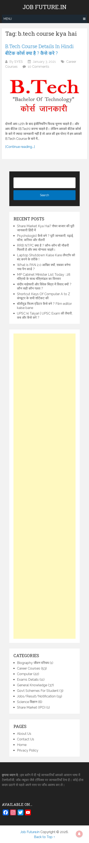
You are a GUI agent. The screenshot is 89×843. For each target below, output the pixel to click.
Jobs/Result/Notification (36, 696)
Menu (8, 18)
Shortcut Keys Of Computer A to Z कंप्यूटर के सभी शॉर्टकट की (43, 296)
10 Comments (38, 67)
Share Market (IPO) (31, 707)
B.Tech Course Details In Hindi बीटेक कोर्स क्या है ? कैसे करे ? (39, 50)
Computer (24, 674)
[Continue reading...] (20, 147)
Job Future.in (44, 7)
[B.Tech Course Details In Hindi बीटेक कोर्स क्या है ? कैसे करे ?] (44, 95)
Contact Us (25, 739)
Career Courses (28, 668)
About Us (24, 734)
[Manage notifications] (79, 834)
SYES (18, 62)
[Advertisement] (44, 486)
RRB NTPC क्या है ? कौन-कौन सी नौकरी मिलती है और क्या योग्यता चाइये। (43, 247)
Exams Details (28, 680)
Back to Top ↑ (44, 837)
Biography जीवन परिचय (33, 663)
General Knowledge (32, 685)
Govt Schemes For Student (38, 691)
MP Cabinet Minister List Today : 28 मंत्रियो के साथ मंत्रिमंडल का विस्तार (43, 277)
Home (21, 745)
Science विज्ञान (27, 702)
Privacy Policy (27, 750)
